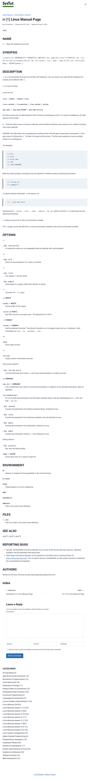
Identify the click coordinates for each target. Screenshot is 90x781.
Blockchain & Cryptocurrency (14, 679)
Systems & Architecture (12, 752)
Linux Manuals (8, 15)
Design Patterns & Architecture (14, 689)
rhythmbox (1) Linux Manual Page (19, 592)
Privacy (53, 774)
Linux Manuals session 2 (12, 711)
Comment (10, 612)
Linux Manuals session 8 (12, 727)
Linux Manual (8, 24)
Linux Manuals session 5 (12, 720)
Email (36, 644)
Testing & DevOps (9, 755)
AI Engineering (8, 673)
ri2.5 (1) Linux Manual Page (73, 592)
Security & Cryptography (12, 746)
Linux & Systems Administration (15, 701)
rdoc (10, 536)
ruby (4, 536)
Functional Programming (12, 695)
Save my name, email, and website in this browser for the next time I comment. (35, 650)
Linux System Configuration (13, 733)
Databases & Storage (11, 685)
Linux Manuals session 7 (12, 724)
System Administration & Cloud (15, 749)
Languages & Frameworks (13, 698)
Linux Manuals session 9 (12, 730)
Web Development (10, 758)
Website (64, 644)
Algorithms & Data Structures (14, 676)
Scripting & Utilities (10, 743)
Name (10, 644)
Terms (47, 774)
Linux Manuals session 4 (12, 717)
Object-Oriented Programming (14, 736)
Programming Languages (12, 739)
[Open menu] (85, 4)
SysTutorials (39, 774)
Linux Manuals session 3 (12, 714)
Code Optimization (10, 682)
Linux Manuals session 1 (23, 15)
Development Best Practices (13, 692)
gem (17, 536)
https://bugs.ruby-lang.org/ (16, 558)
